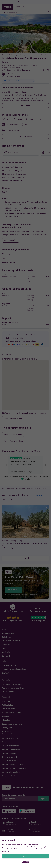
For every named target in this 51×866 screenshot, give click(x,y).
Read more (6, 851)
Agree (25, 856)
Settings (25, 862)
